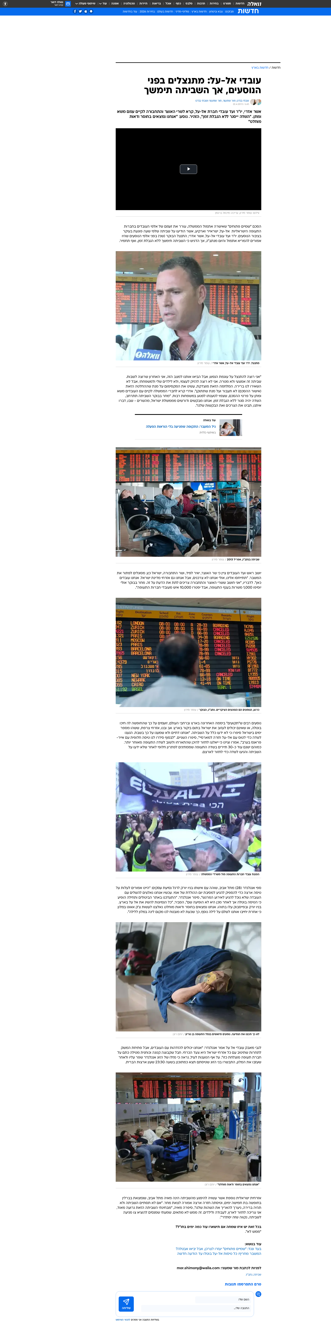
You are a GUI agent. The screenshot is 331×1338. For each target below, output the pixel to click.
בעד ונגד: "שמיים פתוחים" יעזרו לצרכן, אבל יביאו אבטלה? (218, 1249)
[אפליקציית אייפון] (85, 11)
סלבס (189, 3)
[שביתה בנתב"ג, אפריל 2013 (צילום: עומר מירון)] (188, 505)
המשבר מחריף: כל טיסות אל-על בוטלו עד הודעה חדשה (219, 1254)
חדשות (240, 3)
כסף (178, 3)
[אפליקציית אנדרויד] (91, 11)
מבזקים (229, 12)
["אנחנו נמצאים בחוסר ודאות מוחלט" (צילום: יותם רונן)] (188, 1130)
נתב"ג (249, 1275)
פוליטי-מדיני (182, 12)
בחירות (214, 3)
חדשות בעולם (165, 12)
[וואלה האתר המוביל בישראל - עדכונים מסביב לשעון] (254, 4)
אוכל (168, 3)
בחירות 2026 (147, 12)
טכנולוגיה (129, 3)
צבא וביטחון (216, 12)
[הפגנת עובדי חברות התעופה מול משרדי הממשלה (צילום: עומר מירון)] (188, 820)
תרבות (201, 3)
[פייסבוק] (75, 11)
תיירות (143, 3)
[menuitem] (237, 4)
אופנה (115, 3)
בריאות (156, 3)
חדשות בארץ (199, 12)
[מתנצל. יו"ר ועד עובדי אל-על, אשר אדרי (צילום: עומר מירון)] (188, 309)
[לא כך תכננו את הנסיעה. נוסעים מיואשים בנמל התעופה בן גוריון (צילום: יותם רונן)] (188, 980)
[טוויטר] (80, 11)
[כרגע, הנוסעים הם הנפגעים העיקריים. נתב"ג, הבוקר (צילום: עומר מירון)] (188, 656)
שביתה (257, 1275)
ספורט (227, 3)
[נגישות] (5, 4)
